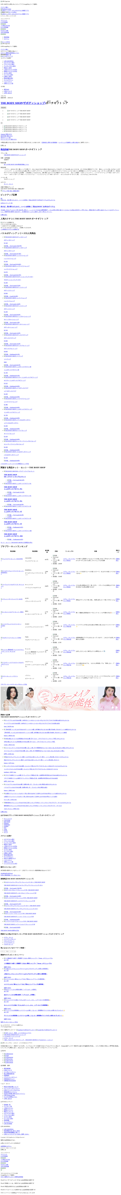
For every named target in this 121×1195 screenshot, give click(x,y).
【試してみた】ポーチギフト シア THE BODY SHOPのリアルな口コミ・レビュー (28, 1040)
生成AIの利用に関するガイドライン (14, 1093)
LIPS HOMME (8, 1123)
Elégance (6, 823)
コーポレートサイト (10, 1072)
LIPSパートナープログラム (12, 1090)
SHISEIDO (7, 824)
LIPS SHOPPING (9, 61)
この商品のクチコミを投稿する (10, 229)
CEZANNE (7, 820)
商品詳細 (3, 107)
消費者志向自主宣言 (10, 1080)
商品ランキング (8, 1111)
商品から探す (8, 68)
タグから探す (8, 73)
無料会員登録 (19, 1177)
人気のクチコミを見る (10, 69)
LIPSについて (8, 91)
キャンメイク (8, 818)
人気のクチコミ (8, 1108)
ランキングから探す (10, 66)
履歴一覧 (8, 54)
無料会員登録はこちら (12, 53)
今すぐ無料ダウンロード (8, 1177)
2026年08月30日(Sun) (7, 873)
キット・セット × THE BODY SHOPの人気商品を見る (16, 542)
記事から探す (8, 76)
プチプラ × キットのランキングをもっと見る (14, 684)
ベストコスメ (8, 81)
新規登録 (6, 37)
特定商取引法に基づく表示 (12, 1130)
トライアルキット (9, 942)
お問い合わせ (8, 93)
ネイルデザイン (8, 80)
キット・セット (8, 184)
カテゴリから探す (9, 62)
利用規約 (6, 1075)
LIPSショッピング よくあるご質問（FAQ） (16, 1134)
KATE (5, 830)
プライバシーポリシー (10, 1077)
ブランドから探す (9, 64)
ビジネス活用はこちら (10, 1097)
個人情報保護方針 (9, 1073)
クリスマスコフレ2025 (10, 863)
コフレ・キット (8, 937)
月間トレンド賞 (8, 83)
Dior (5, 827)
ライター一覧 (8, 1106)
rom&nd (6, 826)
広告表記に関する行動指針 (49, 142)
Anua (5, 829)
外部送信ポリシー (9, 1079)
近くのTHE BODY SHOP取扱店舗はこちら (16, 164)
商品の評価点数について (11, 1086)
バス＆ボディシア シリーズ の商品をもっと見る (15, 463)
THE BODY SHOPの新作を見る (10, 930)
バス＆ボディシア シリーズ (12, 1036)
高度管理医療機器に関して (12, 1132)
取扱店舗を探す (8, 78)
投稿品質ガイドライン (10, 1092)
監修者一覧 (7, 1104)
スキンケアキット (9, 941)
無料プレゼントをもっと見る (9, 1022)
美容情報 (6, 1120)
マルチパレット (8, 944)
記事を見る (4, 811)
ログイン (6, 39)
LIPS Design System (9, 1095)
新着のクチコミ (8, 1110)
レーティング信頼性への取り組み (68, 142)
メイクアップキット (10, 939)
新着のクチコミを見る (10, 71)
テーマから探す (8, 74)
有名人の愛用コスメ (10, 858)
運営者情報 (7, 1068)
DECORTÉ (7, 822)
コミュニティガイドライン (12, 1088)
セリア (6, 832)
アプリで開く (5, 7)
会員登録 (3, 1146)
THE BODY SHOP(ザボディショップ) (23, 102)
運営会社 (6, 89)
